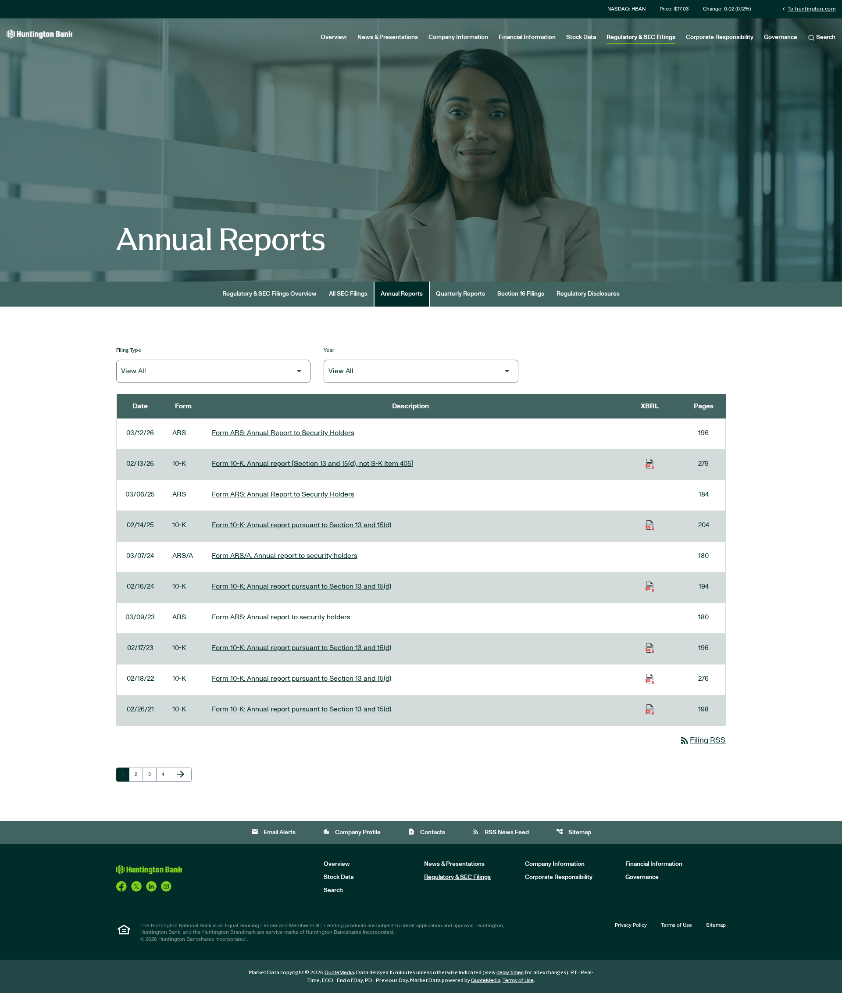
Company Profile (352, 832)
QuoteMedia (339, 972)
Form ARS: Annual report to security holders (281, 617)
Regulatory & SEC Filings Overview (269, 294)
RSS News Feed (500, 832)
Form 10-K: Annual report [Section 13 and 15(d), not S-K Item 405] (313, 463)
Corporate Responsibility (719, 37)
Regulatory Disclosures (588, 294)
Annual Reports (402, 294)
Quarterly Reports (460, 294)
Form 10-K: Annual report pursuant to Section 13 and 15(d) (301, 525)
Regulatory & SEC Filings (641, 37)
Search (825, 37)
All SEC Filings (348, 294)
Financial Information (527, 37)
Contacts (426, 832)
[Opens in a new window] (121, 886)
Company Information (458, 37)
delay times (510, 972)
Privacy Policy (631, 925)
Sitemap (573, 832)
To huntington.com (808, 8)
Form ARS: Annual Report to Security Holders (283, 432)
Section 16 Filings (520, 294)
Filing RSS (702, 740)
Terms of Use (676, 925)
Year (329, 349)
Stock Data (581, 37)
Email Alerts (273, 832)
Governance (780, 37)
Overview (334, 37)
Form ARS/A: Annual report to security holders (284, 555)
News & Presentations (387, 37)
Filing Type (128, 349)
